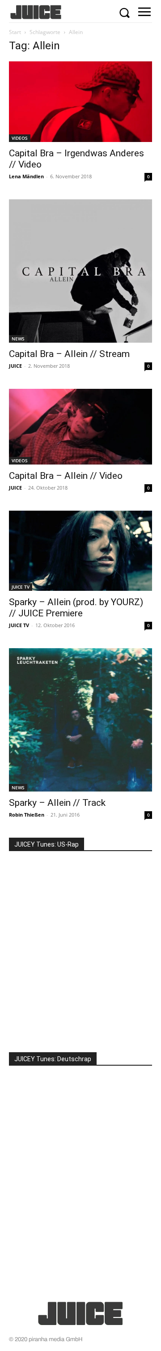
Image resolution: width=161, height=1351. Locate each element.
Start (15, 32)
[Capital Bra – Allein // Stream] (80, 271)
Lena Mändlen (26, 176)
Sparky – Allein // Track (57, 802)
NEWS (18, 339)
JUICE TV (21, 587)
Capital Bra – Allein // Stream (69, 354)
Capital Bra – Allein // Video (66, 475)
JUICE (15, 365)
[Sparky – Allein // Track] (80, 720)
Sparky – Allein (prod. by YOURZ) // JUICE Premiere (76, 608)
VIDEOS (20, 138)
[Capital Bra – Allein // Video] (80, 426)
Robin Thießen (26, 814)
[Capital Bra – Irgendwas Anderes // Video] (80, 101)
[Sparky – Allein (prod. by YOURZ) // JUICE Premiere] (80, 551)
